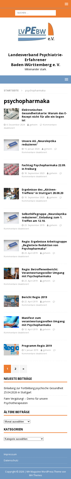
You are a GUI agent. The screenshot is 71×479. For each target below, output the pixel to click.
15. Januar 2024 (31, 148)
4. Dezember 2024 (15, 124)
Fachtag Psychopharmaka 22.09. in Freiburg (44, 166)
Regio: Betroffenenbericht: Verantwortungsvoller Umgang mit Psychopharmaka (43, 272)
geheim (33, 124)
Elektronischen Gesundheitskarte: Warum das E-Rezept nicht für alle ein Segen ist (44, 115)
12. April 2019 (31, 329)
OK (35, 470)
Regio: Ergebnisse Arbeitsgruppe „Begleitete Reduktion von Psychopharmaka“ (44, 245)
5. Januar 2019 (31, 350)
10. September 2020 (34, 197)
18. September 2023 (34, 173)
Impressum (10, 454)
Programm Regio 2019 (37, 345)
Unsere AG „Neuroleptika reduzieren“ (39, 142)
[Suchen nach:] (35, 12)
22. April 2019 (31, 301)
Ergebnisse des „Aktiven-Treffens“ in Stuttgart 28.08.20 (42, 191)
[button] (66, 4)
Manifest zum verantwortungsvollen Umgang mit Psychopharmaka (43, 321)
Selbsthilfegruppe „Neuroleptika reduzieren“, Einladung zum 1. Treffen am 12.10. (44, 217)
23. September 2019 (34, 225)
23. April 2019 (31, 252)
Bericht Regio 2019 (34, 297)
